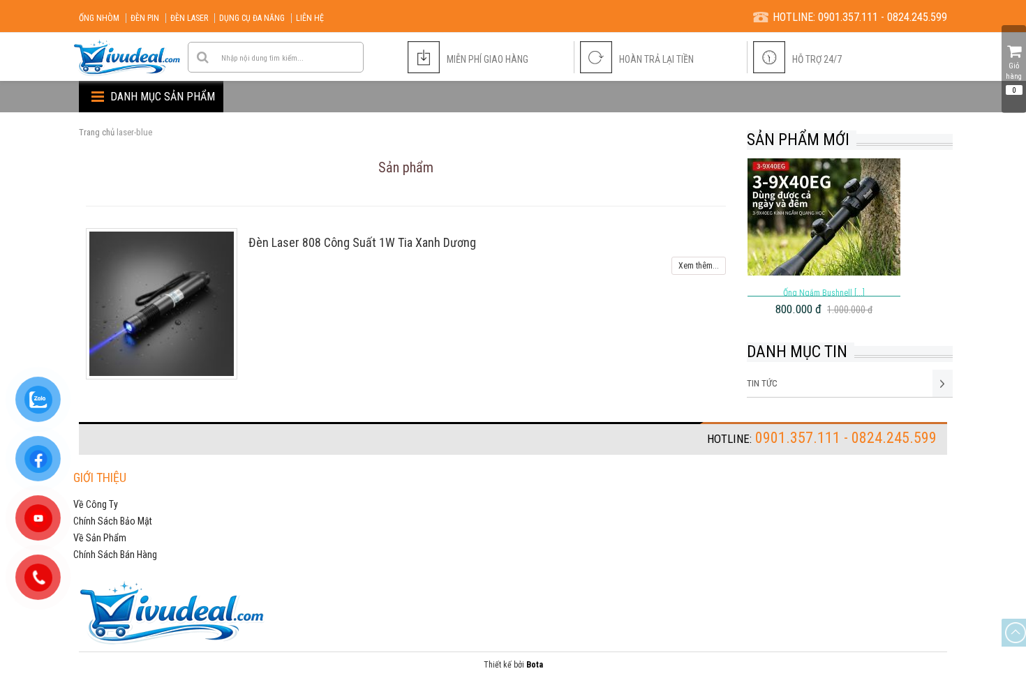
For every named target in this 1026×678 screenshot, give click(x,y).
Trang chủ (96, 132)
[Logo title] (127, 57)
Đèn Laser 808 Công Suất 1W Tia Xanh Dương (362, 242)
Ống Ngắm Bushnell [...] (824, 293)
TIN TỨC (762, 383)
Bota (534, 665)
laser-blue (134, 132)
